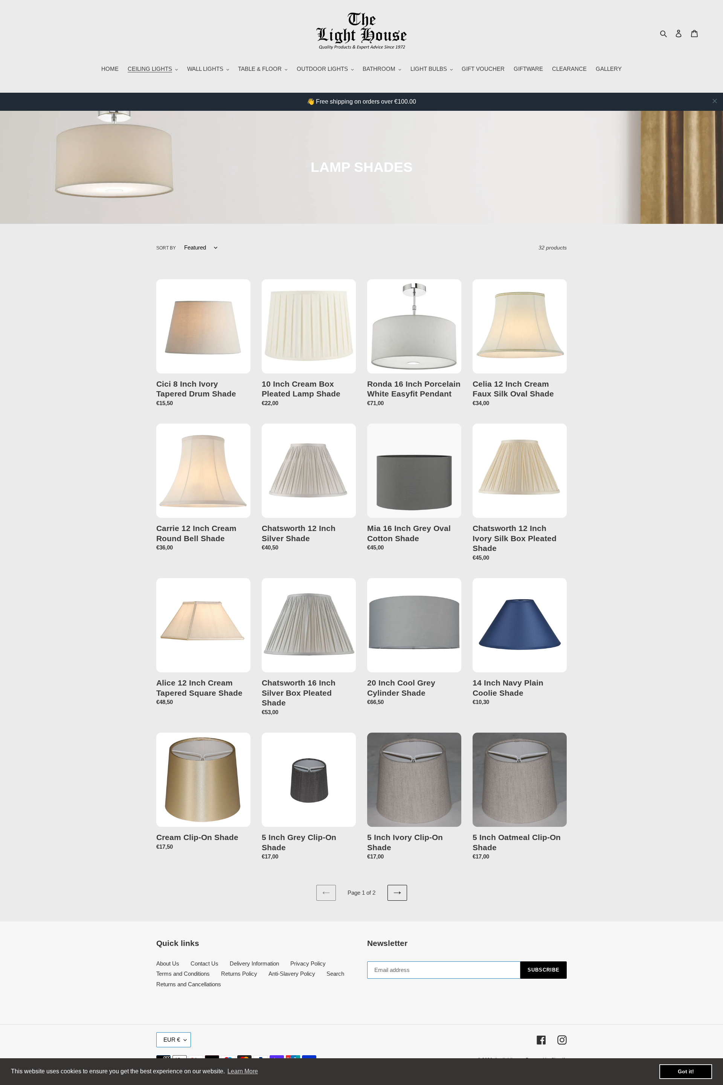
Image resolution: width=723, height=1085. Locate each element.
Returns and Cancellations (188, 984)
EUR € (171, 1039)
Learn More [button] (242, 1071)
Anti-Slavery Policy (291, 973)
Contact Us (204, 963)
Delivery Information (254, 963)
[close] (714, 101)
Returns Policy (239, 973)
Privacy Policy (308, 963)
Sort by (166, 248)
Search (335, 973)
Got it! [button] (686, 1071)
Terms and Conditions (183, 973)
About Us (167, 963)
